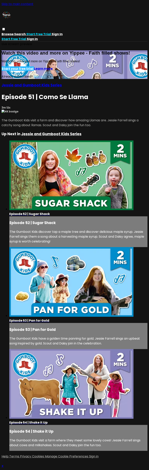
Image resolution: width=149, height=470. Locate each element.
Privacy (26, 456)
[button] (3, 29)
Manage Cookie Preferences (67, 456)
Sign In (32, 39)
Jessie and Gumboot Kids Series (32, 85)
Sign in (57, 34)
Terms (14, 456)
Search (20, 34)
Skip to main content (17, 4)
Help (5, 456)
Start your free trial (18, 68)
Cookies (38, 456)
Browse (8, 34)
